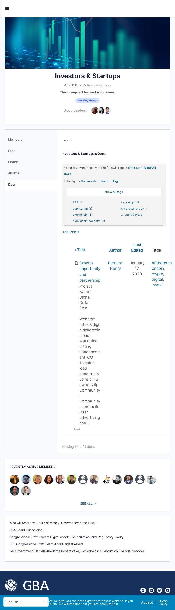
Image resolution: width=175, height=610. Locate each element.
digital (157, 279)
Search (104, 181)
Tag (115, 181)
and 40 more (133, 214)
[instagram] (143, 590)
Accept (147, 602)
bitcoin (158, 268)
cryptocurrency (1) (134, 208)
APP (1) (78, 202)
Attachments (88, 181)
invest (157, 285)
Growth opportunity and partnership (89, 272)
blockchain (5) (83, 214)
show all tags (114, 192)
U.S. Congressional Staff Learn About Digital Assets (46, 544)
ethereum (134, 167)
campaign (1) (130, 202)
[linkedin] (151, 590)
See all (86, 503)
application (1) (82, 208)
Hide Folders (70, 232)
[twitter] (159, 590)
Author (115, 250)
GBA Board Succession (25, 530)
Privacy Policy (163, 602)
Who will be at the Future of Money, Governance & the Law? (52, 523)
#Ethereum (162, 263)
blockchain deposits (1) (89, 221)
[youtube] (167, 590)
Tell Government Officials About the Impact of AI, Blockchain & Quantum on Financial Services (76, 551)
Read (77, 429)
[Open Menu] (7, 8)
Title (81, 249)
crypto (157, 274)
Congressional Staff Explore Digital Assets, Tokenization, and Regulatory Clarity (66, 537)
